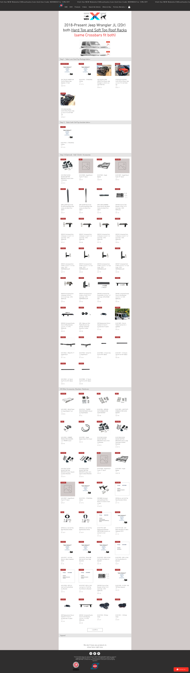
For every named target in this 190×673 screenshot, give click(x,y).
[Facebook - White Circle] (94, 653)
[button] (129, 7)
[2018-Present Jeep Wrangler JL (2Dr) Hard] (108, 44)
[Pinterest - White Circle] (98, 653)
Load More (95, 630)
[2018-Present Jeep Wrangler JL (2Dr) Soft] (108, 53)
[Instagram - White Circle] (90, 653)
